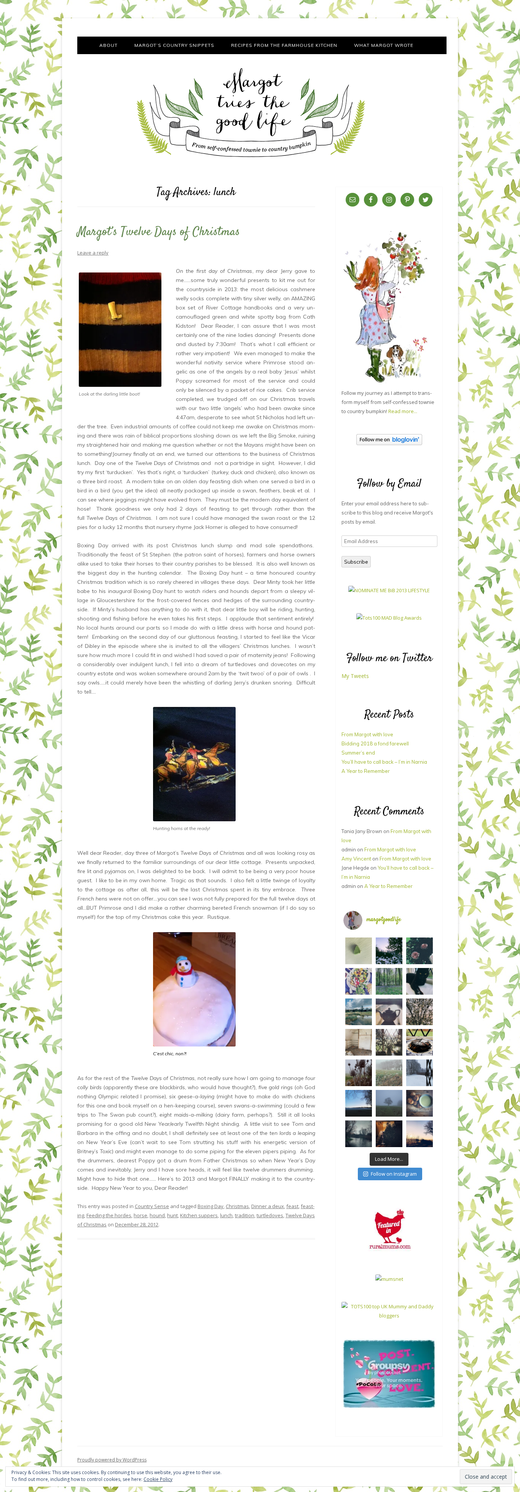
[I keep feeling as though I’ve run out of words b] (389, 1103)
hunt (172, 1215)
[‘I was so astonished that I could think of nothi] (389, 1011)
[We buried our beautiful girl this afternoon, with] (419, 981)
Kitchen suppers (199, 1215)
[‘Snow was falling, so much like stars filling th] (419, 1072)
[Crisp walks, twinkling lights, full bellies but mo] (389, 1133)
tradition (244, 1215)
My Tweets (355, 675)
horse (140, 1215)
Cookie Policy (158, 1479)
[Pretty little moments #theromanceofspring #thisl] (419, 1011)
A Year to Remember (365, 771)
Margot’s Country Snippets (174, 45)
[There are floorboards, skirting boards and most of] (358, 1011)
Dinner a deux (267, 1206)
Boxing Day (210, 1206)
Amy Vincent (356, 859)
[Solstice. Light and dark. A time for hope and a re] (419, 1133)
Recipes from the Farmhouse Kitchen (284, 45)
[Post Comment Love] (389, 1407)
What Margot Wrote (383, 45)
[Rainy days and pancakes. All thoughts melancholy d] (419, 1042)
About (108, 45)
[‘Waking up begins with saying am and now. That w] (358, 1103)
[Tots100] (389, 1315)
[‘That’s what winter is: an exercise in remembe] (358, 1133)
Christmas (237, 1206)
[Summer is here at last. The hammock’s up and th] (358, 981)
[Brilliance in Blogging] (389, 590)
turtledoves (270, 1215)
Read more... (402, 411)
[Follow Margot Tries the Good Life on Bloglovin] (389, 443)
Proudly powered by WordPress (112, 1460)
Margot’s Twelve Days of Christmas (158, 232)
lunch (226, 1215)
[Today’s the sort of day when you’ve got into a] (419, 951)
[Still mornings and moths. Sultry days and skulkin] (358, 951)
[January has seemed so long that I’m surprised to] (389, 1072)
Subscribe (356, 562)
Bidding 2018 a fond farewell (375, 743)
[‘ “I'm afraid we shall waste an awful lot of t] (419, 1103)
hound (157, 1215)
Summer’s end (358, 753)
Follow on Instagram (394, 1173)
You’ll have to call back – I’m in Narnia (384, 762)
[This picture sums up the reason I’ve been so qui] (358, 1042)
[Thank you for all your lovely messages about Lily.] (389, 981)
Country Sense (152, 1206)
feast (292, 1206)
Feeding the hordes (108, 1215)
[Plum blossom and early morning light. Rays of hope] (389, 1042)
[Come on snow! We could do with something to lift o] (358, 1072)
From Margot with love (367, 734)
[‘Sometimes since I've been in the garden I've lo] (389, 951)
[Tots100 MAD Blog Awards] (389, 617)
